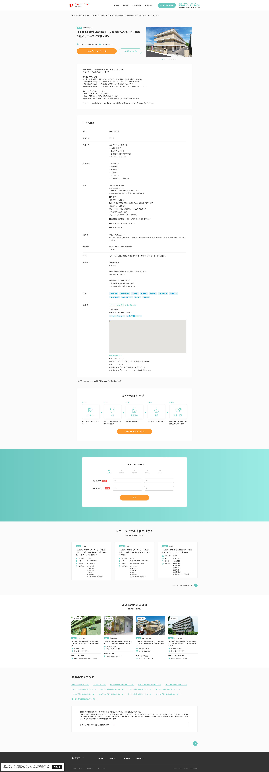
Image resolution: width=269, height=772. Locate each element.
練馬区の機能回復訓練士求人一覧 (149, 684)
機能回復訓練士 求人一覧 (80, 684)
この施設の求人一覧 (130, 51)
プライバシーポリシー (77, 768)
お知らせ (126, 5)
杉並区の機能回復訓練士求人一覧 (139, 689)
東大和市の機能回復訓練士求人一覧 (111, 694)
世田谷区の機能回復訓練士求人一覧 (167, 689)
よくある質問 (137, 5)
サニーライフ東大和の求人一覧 (182, 585)
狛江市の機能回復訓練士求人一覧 (139, 694)
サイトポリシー (91, 768)
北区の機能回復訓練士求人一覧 (176, 684)
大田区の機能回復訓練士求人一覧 (167, 694)
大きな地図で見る (114, 355)
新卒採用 (139, 758)
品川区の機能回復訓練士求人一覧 (83, 699)
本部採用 (148, 5)
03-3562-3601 (195, 7)
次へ (134, 498)
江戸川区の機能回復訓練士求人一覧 (83, 689)
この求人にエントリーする (97, 51)
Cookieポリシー (34, 768)
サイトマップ (101, 768)
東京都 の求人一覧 (99, 684)
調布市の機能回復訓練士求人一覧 (112, 689)
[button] (162, 59)
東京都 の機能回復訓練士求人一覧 (122, 684)
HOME (116, 5)
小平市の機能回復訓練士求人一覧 (83, 694)
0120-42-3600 (191, 5)
